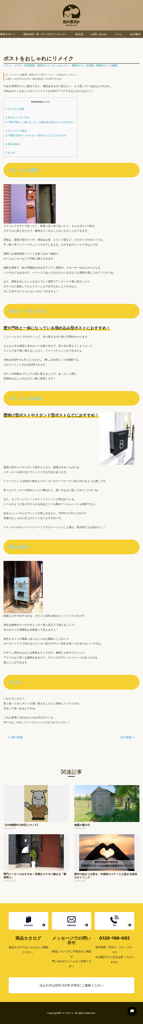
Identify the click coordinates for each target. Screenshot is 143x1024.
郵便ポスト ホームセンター (53, 65)
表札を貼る (12, 143)
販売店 (79, 34)
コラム (118, 34)
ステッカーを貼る (16, 130)
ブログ (18, 65)
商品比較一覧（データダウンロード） (45, 34)
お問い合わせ (99, 34)
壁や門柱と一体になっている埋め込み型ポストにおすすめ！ (40, 122)
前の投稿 (15, 737)
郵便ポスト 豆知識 (83, 65)
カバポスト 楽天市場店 (71, 15)
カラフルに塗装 (14, 108)
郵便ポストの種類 (106, 65)
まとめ (10, 152)
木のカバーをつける (17, 117)
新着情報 (29, 65)
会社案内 (135, 34)
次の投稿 (127, 737)
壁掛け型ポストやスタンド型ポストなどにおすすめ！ (36, 135)
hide (46, 101)
